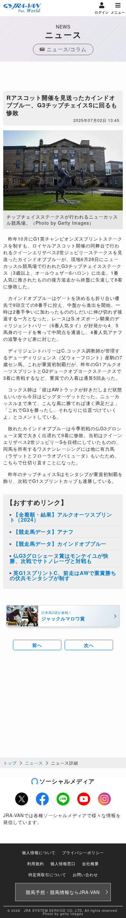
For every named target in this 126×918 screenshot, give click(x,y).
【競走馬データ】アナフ (43, 531)
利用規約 (35, 863)
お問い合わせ (85, 874)
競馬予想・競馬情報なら (63, 892)
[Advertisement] (63, 78)
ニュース (34, 763)
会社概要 (90, 863)
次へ (89, 645)
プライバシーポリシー (83, 852)
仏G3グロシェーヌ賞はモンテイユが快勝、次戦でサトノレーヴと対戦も (59, 558)
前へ (37, 645)
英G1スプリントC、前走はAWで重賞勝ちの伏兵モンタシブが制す (63, 575)
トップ (10, 763)
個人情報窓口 (63, 863)
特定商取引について (47, 874)
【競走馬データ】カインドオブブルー (60, 543)
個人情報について (39, 852)
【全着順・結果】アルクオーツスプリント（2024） (61, 517)
